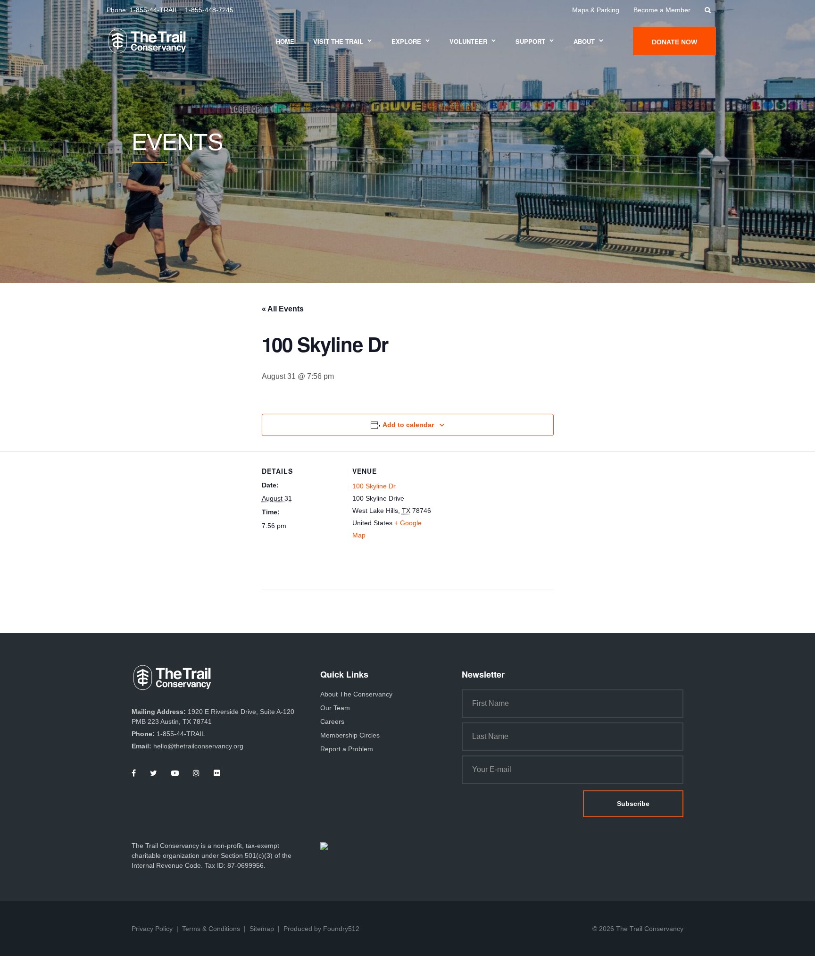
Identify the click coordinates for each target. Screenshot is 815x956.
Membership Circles (350, 735)
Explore (406, 41)
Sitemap (261, 928)
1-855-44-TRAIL (154, 10)
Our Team (335, 708)
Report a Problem (346, 749)
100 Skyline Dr (374, 486)
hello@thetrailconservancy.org (198, 746)
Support (530, 41)
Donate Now (674, 42)
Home (285, 41)
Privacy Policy (152, 928)
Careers (332, 721)
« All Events (283, 309)
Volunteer (468, 41)
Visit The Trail (338, 41)
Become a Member (661, 10)
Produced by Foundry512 (321, 928)
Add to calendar (408, 424)
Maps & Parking (595, 10)
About (584, 41)
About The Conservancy (356, 694)
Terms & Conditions (211, 928)
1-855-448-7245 (209, 10)
